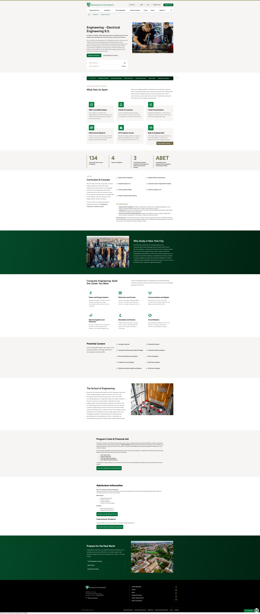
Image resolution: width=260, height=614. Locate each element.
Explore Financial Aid (106, 456)
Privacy (171, 610)
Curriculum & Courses (116, 78)
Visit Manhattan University (110, 55)
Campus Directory (137, 595)
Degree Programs (105, 14)
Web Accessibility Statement (161, 610)
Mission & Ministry (135, 10)
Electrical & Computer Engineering (153, 50)
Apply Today (90, 565)
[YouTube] (176, 593)
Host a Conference (137, 600)
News (133, 592)
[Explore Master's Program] (159, 135)
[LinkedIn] (176, 590)
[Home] (100, 5)
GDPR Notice (150, 610)
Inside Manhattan (136, 586)
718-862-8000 (99, 595)
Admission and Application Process (107, 514)
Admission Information (163, 78)
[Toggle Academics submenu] (111, 10)
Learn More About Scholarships (108, 458)
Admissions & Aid (94, 10)
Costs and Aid (152, 78)
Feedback (177, 610)
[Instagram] (176, 599)
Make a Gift (168, 4)
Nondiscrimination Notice (140, 610)
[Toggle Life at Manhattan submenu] (126, 10)
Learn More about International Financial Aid (109, 527)
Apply (141, 4)
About (152, 10)
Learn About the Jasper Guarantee (109, 459)
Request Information (94, 55)
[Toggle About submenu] (155, 10)
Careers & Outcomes (141, 78)
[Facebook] (176, 596)
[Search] (171, 10)
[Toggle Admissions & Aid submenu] (100, 10)
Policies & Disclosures (128, 610)
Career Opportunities (138, 598)
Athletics (161, 10)
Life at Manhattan (120, 10)
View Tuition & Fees (105, 455)
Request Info (157, 4)
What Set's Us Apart (103, 78)
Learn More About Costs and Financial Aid (109, 468)
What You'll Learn (128, 78)
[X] (176, 587)
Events (133, 589)
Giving (145, 10)
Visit (148, 4)
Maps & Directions (93, 598)
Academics (107, 10)
